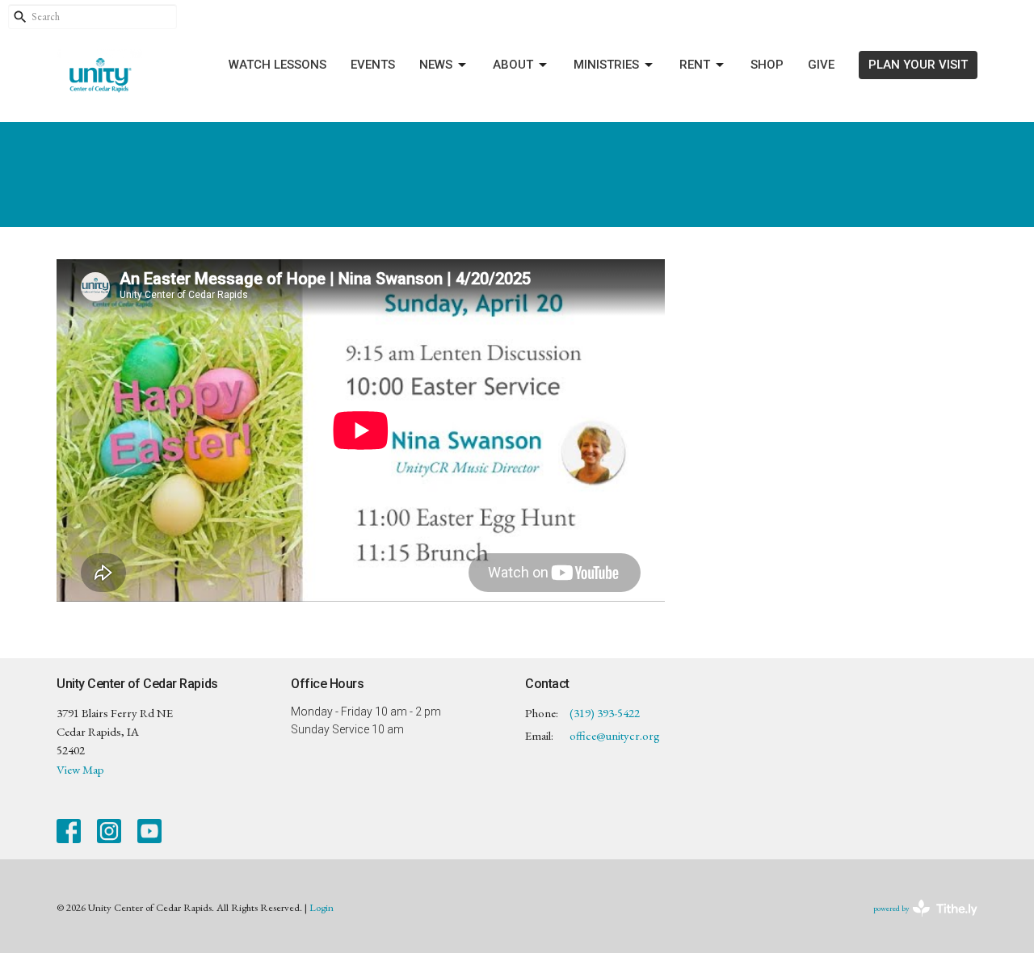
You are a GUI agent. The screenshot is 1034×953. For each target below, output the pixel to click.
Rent (694, 64)
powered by (915, 922)
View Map (80, 769)
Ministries (606, 64)
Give (821, 64)
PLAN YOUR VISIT (918, 64)
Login (321, 907)
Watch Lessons (277, 64)
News (435, 64)
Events (373, 64)
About (513, 64)
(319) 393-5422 (605, 712)
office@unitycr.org (615, 735)
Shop (767, 64)
